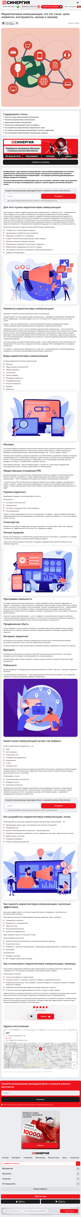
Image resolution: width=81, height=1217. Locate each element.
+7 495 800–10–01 (13, 1040)
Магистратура (40, 1158)
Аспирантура (74, 1158)
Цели (44, 1212)
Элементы (50, 1212)
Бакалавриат (16, 1158)
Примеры (67, 1212)
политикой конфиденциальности (48, 200)
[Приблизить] (74, 1054)
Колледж (5, 1158)
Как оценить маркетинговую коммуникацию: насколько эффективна (29, 130)
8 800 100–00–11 (22, 1040)
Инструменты (58, 1212)
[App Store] (20, 1201)
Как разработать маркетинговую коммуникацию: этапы (25, 127)
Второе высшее (53, 1158)
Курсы (64, 1158)
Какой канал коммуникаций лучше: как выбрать (22, 125)
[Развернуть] (74, 1065)
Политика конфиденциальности (10, 1208)
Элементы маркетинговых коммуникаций (20, 120)
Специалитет (28, 1158)
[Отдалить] (74, 1059)
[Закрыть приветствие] (41, 1204)
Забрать (40, 1145)
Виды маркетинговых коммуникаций (18, 122)
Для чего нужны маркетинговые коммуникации (22, 117)
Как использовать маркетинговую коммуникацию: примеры (26, 133)
